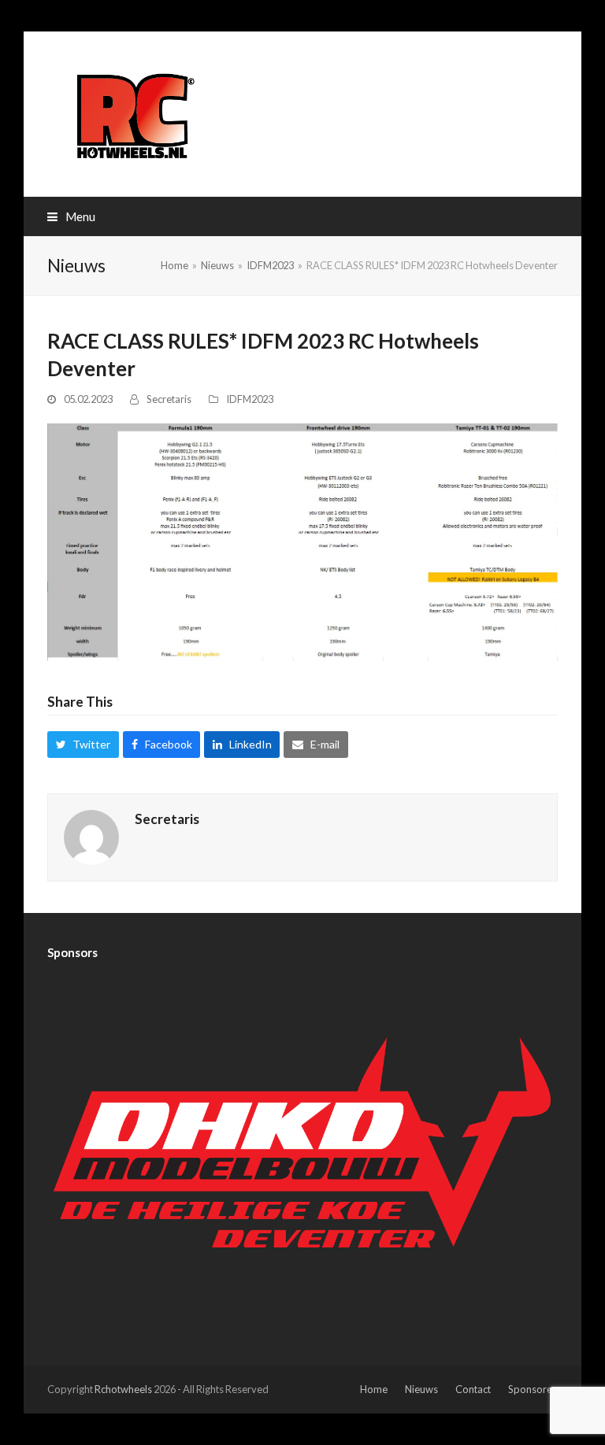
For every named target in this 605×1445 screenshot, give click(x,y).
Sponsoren (533, 1389)
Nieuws (421, 1389)
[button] (71, 216)
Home (374, 1389)
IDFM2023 (249, 399)
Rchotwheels (123, 1389)
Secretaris (169, 399)
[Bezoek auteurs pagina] (91, 836)
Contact (473, 1389)
